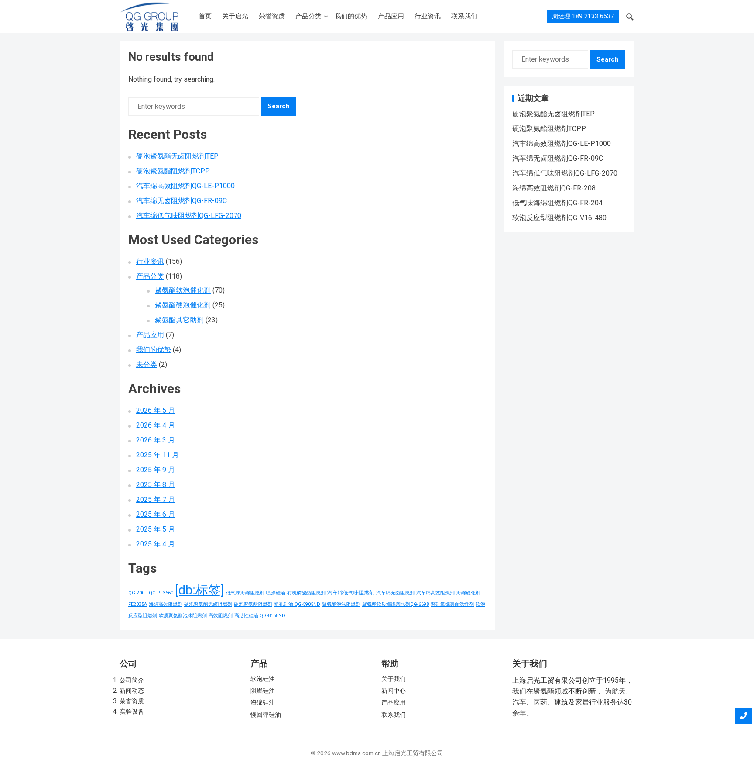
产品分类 (308, 16)
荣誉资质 (272, 16)
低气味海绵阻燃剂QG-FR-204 (557, 203)
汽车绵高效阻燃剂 (435, 593)
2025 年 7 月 (155, 499)
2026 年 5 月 (155, 410)
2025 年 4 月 (155, 544)
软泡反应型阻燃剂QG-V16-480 (559, 218)
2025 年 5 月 (155, 529)
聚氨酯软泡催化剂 (183, 290)
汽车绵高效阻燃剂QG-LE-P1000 (185, 186)
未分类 (146, 364)
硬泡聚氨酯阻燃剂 (253, 604)
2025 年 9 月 (155, 470)
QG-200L (137, 593)
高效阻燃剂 (221, 615)
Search (278, 106)
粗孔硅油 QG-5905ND (297, 604)
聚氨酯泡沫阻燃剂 (341, 604)
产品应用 (391, 16)
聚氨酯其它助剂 (179, 320)
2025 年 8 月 (155, 484)
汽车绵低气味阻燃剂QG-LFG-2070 (188, 215)
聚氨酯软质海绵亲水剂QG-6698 (395, 604)
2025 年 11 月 (157, 455)
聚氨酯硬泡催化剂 (183, 305)
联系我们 (464, 16)
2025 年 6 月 (155, 514)
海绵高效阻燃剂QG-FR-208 (554, 188)
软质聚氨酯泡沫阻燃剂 (183, 615)
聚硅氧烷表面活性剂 (452, 604)
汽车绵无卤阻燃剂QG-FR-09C (181, 201)
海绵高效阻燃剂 (165, 604)
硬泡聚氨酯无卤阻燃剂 (208, 604)
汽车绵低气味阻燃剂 (350, 592)
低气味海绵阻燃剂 (245, 593)
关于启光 (235, 16)
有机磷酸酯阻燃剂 (306, 593)
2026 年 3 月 (155, 440)
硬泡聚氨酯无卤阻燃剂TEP (177, 156)
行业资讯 (428, 16)
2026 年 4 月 (155, 425)
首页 (205, 16)
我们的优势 (351, 16)
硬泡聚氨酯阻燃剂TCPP (173, 171)
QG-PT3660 (161, 593)
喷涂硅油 (275, 593)
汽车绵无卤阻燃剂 (395, 593)
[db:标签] (199, 590)
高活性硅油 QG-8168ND (259, 615)
